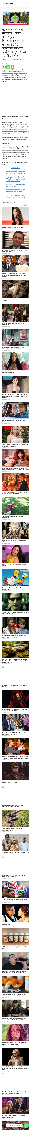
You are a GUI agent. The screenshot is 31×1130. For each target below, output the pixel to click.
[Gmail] (4, 67)
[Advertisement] (15, 99)
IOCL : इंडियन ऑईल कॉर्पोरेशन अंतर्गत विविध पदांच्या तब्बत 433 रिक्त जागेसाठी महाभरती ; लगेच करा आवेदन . (15, 179)
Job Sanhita (7, 4)
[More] (12, 67)
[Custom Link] (26, 1125)
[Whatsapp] (8, 67)
